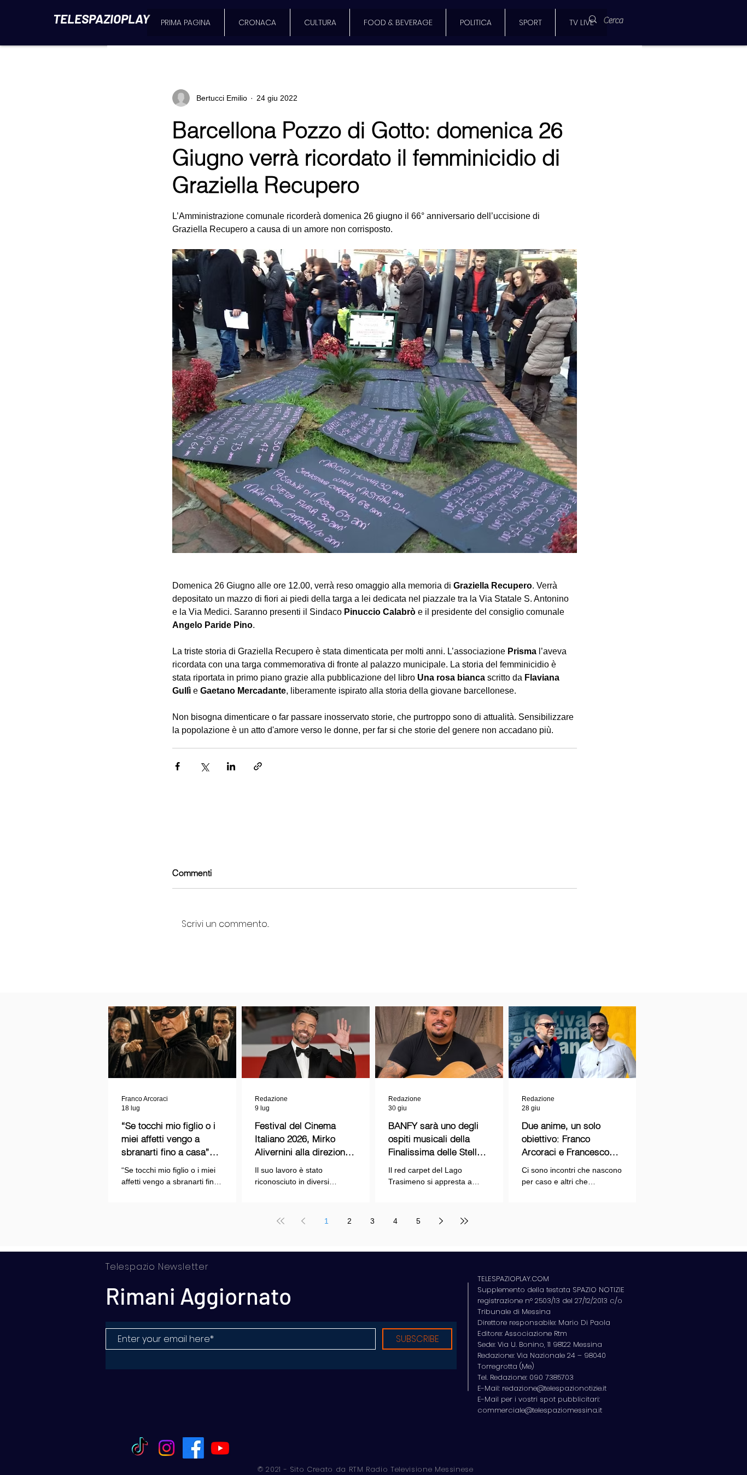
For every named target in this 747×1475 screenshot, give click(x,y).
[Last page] (464, 1221)
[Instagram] (166, 1448)
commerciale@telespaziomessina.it (539, 1410)
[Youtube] (220, 1448)
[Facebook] (193, 1448)
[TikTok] (139, 1448)
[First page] (280, 1221)
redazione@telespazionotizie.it (554, 1388)
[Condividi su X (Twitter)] (204, 766)
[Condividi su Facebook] (177, 766)
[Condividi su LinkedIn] (231, 766)
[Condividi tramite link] (258, 766)
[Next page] (441, 1221)
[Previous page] (303, 1221)
